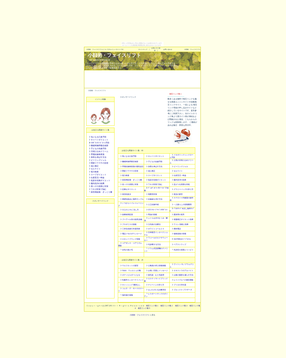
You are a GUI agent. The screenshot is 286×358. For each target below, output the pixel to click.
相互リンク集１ (152, 306)
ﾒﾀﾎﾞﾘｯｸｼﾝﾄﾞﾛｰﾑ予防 (100, 143)
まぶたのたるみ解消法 (157, 290)
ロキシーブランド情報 (131, 239)
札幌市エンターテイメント (133, 280)
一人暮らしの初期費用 (183, 204)
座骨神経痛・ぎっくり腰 (101, 192)
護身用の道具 (179, 214)
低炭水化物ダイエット (100, 180)
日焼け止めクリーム (99, 151)
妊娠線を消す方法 (155, 199)
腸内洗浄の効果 (97, 183)
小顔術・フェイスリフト (139, 315)
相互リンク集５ (144, 308)
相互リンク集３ (181, 306)
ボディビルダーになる (131, 275)
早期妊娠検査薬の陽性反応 (133, 166)
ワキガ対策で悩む (98, 189)
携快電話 (177, 229)
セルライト (96, 169)
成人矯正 (95, 166)
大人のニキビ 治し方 (130, 210)
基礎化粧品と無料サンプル (133, 199)
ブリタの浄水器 (180, 285)
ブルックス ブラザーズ (183, 290)
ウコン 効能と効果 (181, 224)
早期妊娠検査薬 (97, 154)
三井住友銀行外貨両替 (131, 229)
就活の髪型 (178, 194)
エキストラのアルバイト (183, 270)
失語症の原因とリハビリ (183, 250)
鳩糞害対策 (152, 194)
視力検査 (95, 172)
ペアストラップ (180, 244)
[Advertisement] (142, 79)
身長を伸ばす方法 (98, 157)
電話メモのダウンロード (132, 234)
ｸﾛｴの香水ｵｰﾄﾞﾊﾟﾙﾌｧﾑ (182, 239)
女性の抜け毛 (127, 250)
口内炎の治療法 (154, 224)
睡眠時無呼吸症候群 (99, 145)
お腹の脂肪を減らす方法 (183, 275)
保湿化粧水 (126, 194)
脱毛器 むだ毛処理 (156, 275)
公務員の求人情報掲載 (157, 266)
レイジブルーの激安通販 (183, 280)
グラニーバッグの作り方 (183, 189)
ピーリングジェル (98, 160)
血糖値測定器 (127, 214)
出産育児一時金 (97, 177)
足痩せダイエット (129, 189)
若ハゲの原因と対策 (99, 186)
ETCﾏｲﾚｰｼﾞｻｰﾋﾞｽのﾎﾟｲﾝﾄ (157, 210)
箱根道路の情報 (180, 234)
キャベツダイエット (99, 140)
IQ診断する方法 (154, 244)
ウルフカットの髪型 (130, 266)
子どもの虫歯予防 (98, 148)
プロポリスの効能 (129, 224)
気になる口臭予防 (98, 137)
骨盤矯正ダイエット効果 (183, 219)
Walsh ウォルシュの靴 (131, 270)
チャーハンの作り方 (156, 285)
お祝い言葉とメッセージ (158, 270)
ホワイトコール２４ (156, 229)
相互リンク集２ (166, 306)
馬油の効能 (152, 214)
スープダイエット (98, 174)
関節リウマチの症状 (99, 163)
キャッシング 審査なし (131, 285)
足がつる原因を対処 (182, 184)
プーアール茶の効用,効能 (132, 219)
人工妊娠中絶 (153, 204)
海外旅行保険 (127, 295)
